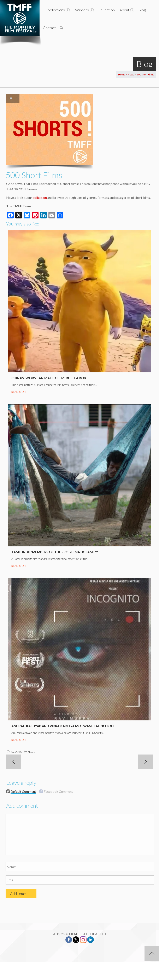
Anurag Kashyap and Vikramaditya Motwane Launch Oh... (63, 726)
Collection (106, 10)
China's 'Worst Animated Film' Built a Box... (50, 378)
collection (40, 197)
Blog (142, 10)
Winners (82, 10)
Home (121, 74)
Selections (56, 10)
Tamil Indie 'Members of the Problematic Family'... (55, 552)
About (124, 10)
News (131, 74)
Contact (49, 27)
